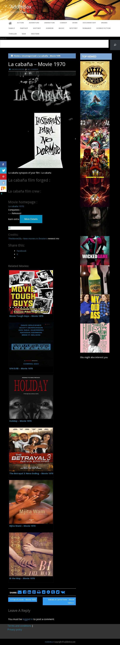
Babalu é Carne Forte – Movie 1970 (61, 601)
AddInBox (20, 6)
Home (17, 56)
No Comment (33, 69)
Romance (87, 28)
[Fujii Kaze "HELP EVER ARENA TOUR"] (94, 337)
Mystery (73, 28)
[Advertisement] (96, 447)
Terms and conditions (19, 625)
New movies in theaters (35, 238)
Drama (104, 23)
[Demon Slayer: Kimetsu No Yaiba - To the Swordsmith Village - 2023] (94, 133)
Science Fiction (103, 28)
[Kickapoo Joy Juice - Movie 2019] (94, 279)
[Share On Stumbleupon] (3, 189)
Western (35, 34)
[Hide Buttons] (1, 193)
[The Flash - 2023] (94, 192)
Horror (49, 28)
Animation (49, 23)
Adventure (34, 23)
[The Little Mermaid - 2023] (94, 104)
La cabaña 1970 (16, 206)
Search (3, 38)
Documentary (89, 23)
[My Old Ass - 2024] (94, 308)
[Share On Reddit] (3, 183)
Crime (74, 23)
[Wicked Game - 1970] (94, 250)
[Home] (10, 23)
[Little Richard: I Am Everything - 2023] (94, 75)
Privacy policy (14, 629)
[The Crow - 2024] (94, 221)
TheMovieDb (14, 238)
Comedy (63, 23)
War (24, 34)
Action (20, 23)
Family (12, 28)
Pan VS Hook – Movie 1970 (24, 600)
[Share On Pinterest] (3, 177)
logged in (28, 619)
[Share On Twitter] (3, 170)
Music (61, 28)
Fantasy (24, 28)
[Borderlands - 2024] (94, 162)
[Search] (115, 45)
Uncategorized (29, 56)
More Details (31, 219)
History (37, 28)
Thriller (13, 34)
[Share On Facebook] (3, 164)
